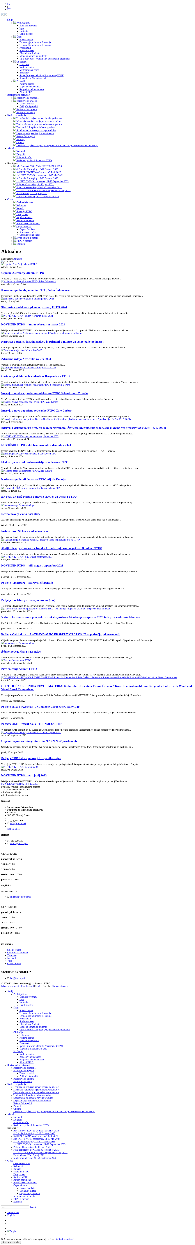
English (11, 1215)
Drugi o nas (19, 1174)
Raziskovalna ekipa (22, 1081)
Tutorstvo (11, 955)
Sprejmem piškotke (11, 1242)
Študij (10, 20)
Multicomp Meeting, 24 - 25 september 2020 (34, 1158)
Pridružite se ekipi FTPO (25, 1182)
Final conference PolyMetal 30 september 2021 (36, 1149)
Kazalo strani (27, 986)
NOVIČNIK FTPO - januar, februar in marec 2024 (33, 324)
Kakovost (18, 1166)
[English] (12, 1231)
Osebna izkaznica (21, 1163)
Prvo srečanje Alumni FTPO (19, 668)
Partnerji (17, 1106)
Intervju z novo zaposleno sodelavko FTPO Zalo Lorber (36, 410)
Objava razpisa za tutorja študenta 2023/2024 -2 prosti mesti (39, 741)
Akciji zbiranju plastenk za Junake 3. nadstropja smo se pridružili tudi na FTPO (51, 548)
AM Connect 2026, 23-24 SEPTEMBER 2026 (36, 1130)
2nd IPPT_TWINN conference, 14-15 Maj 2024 (36, 1139)
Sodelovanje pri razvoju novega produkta (33, 1098)
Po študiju (18, 1051)
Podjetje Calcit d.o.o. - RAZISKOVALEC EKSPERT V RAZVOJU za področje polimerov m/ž (60, 634)
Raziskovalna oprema (23, 1078)
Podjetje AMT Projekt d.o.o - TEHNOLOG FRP (31, 723)
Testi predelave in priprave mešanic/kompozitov (36, 1092)
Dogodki (17, 1119)
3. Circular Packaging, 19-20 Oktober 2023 (34, 1141)
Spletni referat (14, 950)
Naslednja (27, 784)
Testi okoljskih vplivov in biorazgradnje (32, 1095)
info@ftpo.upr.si (18, 823)
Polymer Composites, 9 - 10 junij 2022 (32, 1147)
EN (9, 9)
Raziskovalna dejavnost (18, 95)
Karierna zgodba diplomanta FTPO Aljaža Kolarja (33, 479)
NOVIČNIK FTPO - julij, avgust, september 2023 (32, 565)
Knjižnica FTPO (21, 1177)
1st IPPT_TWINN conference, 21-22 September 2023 (39, 1144)
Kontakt (17, 1169)
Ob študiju (18, 1032)
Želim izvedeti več (65, 1239)
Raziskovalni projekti (23, 1070)
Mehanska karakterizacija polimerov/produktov (36, 1089)
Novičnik (11, 958)
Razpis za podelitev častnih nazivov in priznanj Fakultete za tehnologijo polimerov (52, 341)
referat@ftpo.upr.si (19, 843)
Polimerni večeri (21, 1122)
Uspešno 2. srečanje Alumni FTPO (22, 272)
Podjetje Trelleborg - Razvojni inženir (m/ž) (28, 600)
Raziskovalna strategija (24, 1067)
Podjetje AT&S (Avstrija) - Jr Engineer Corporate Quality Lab (40, 706)
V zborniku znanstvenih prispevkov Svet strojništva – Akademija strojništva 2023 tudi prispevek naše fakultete (70, 617)
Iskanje (33, 1207)
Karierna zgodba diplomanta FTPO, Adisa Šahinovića (35, 290)
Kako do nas (13, 829)
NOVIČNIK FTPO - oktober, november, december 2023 (36, 445)
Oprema (17, 1108)
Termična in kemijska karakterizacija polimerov (36, 1087)
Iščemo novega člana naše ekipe (21, 513)
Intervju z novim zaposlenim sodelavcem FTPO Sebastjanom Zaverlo (44, 393)
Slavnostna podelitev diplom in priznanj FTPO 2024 (34, 307)
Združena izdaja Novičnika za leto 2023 (26, 359)
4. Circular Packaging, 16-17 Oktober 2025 (34, 1133)
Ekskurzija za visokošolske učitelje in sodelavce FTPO (34, 462)
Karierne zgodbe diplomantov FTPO (31, 1125)
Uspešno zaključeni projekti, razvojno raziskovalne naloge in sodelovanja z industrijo (54, 1111)
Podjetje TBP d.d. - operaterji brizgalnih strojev (31, 758)
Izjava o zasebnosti (10, 986)
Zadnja (35, 784)
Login (38, 986)
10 (21, 784)
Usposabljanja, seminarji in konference (32, 1100)
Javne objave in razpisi (24, 1196)
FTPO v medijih (21, 1199)
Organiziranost (20, 1185)
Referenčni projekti (22, 1103)
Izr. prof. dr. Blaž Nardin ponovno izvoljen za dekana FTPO (39, 496)
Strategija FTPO (21, 1171)
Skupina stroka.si (60, 986)
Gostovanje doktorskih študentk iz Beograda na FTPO (35, 376)
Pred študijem (20, 994)
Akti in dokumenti (22, 1180)
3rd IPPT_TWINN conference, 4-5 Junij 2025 (35, 1136)
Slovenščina (13, 1212)
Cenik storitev (14, 963)
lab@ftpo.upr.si (17, 978)
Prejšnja (5, 784)
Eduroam (17, 1201)
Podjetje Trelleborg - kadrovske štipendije (27, 582)
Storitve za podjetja (16, 115)
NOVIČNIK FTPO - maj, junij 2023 (24, 775)
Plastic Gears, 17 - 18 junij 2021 (28, 1155)
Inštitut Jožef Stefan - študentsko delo (24, 531)
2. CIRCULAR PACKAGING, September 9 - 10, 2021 (40, 1152)
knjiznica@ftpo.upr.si (20, 896)
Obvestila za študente (17, 952)
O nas (10, 199)
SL (8, 3)
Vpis (9, 960)
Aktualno (11, 148)
